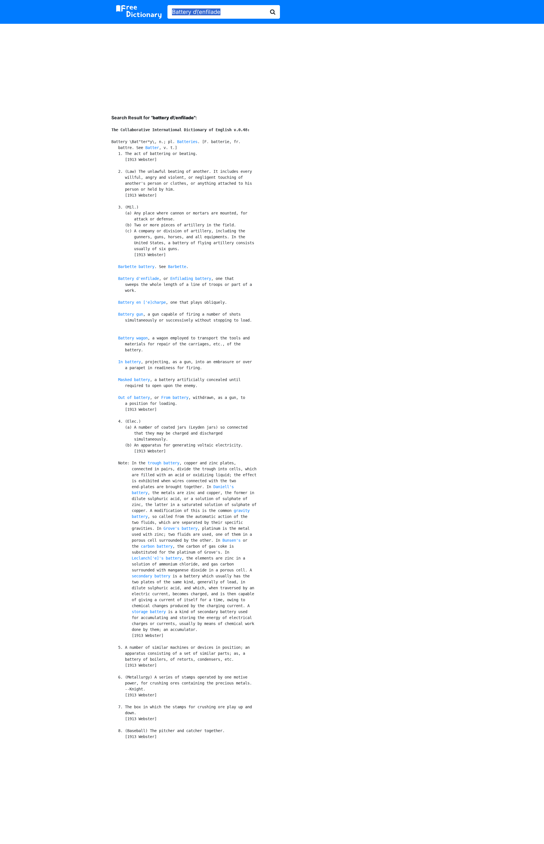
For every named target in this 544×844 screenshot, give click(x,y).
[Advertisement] (272, 65)
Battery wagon (133, 338)
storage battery (149, 611)
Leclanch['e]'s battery (157, 558)
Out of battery (134, 397)
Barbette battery (136, 266)
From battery (174, 397)
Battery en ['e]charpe (142, 302)
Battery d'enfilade (138, 278)
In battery (129, 362)
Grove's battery (180, 528)
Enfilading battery (190, 278)
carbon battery (157, 546)
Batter (152, 147)
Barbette (177, 266)
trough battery (163, 463)
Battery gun (130, 314)
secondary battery (151, 576)
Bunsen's (231, 540)
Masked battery (134, 379)
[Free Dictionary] (139, 12)
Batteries (187, 141)
